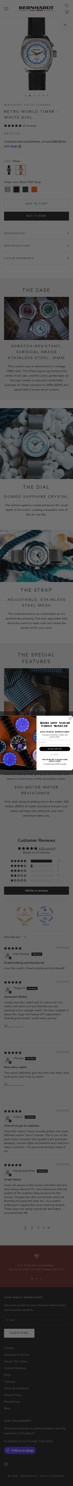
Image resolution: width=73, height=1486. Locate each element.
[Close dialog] (70, 718)
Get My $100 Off (55, 749)
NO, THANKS (55, 754)
